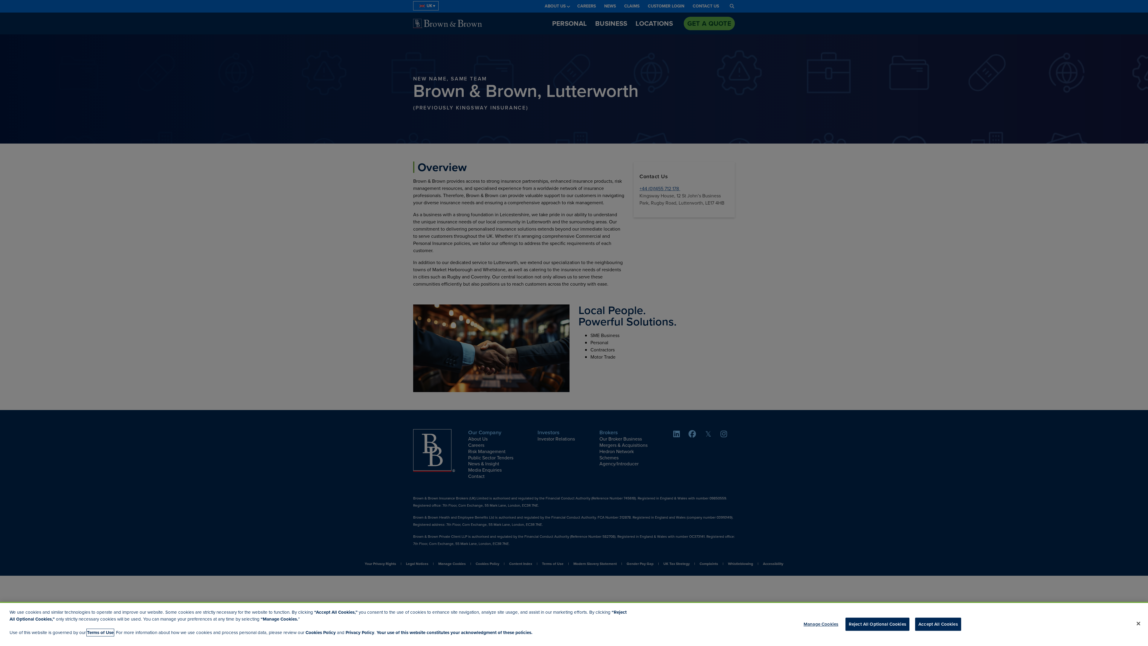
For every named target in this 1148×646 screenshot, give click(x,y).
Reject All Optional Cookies (877, 624)
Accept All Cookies (938, 624)
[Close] (1138, 623)
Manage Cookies (821, 624)
